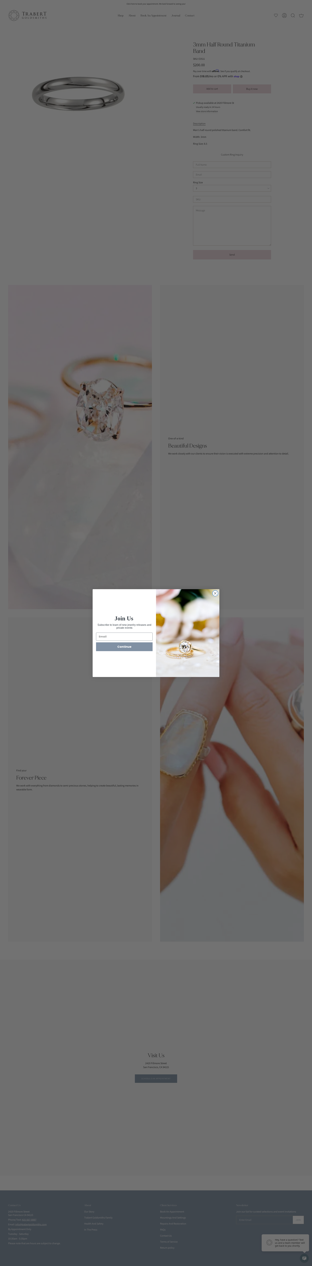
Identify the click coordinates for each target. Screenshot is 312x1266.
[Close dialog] (215, 593)
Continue (124, 647)
